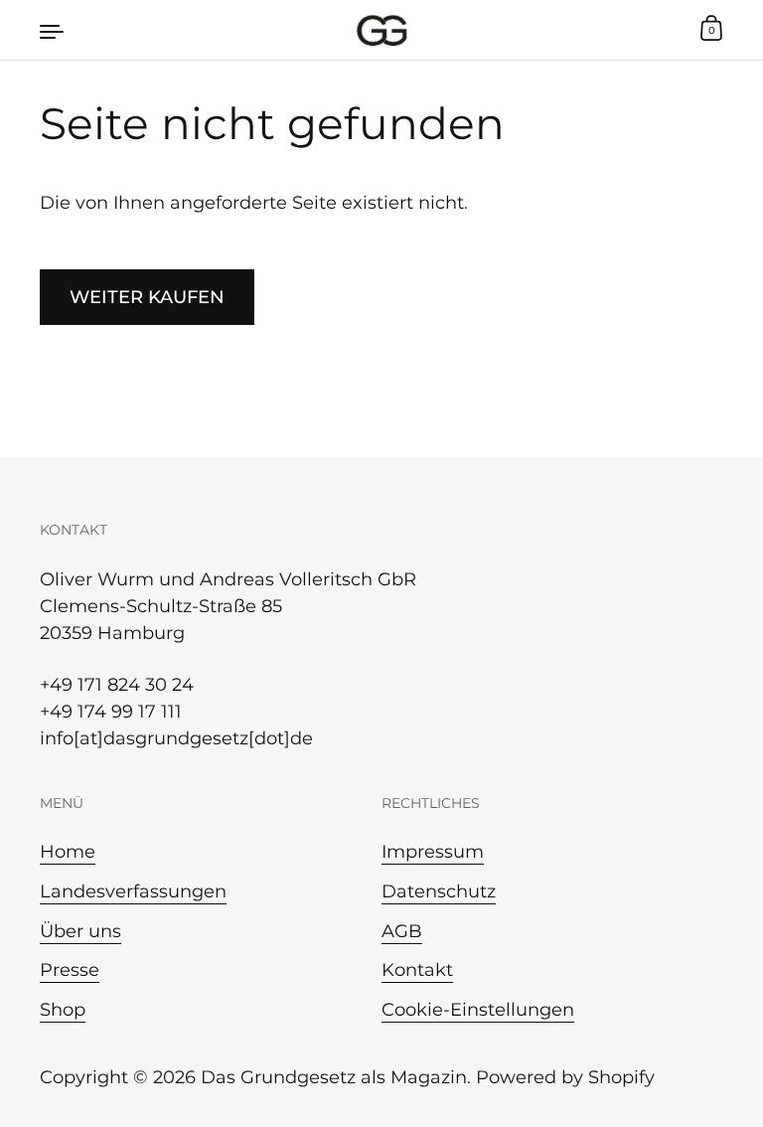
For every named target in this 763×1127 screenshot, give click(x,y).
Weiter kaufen (147, 297)
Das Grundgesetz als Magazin (334, 1077)
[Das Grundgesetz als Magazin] (382, 30)
